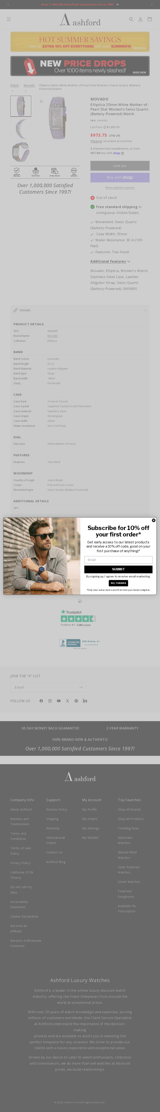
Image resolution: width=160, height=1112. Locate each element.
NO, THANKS (118, 582)
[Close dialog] (154, 520)
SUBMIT (118, 569)
